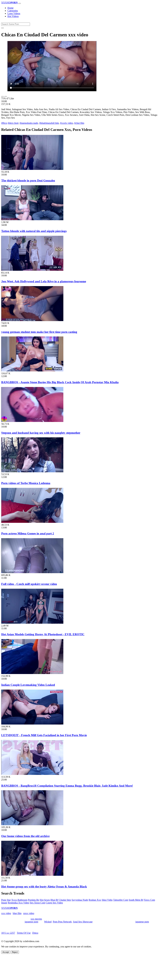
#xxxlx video (66, 123)
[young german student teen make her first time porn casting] (32, 320)
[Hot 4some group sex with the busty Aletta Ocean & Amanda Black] (32, 875)
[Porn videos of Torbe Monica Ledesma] (32, 471)
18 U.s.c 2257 (8, 933)
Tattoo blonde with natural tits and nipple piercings (34, 231)
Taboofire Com (120, 900)
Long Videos (13, 13)
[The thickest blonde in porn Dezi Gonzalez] (32, 169)
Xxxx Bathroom (19, 900)
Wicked (48, 921)
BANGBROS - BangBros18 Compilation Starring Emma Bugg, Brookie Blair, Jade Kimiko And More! (67, 785)
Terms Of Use (24, 933)
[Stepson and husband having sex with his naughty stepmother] (32, 421)
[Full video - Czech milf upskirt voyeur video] (32, 572)
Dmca (35, 933)
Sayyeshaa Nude (80, 900)
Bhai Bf (54, 900)
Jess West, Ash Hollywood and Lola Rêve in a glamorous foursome (43, 281)
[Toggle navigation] (19, 3)
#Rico (4, 123)
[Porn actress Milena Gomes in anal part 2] (32, 522)
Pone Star (6, 900)
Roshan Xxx (95, 900)
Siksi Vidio (107, 900)
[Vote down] (5, 96)
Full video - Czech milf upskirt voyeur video (29, 584)
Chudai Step (65, 900)
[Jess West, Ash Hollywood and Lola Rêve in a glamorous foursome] (32, 270)
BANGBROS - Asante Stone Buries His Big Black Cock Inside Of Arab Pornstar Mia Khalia (60, 382)
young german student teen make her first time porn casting (39, 332)
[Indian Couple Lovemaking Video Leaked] (32, 673)
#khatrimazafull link (49, 123)
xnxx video (28, 913)
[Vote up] (2, 96)
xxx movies (36, 919)
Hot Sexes (45, 900)
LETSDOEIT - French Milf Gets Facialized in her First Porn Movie (44, 735)
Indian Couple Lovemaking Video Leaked (28, 684)
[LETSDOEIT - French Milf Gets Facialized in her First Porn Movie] (32, 723)
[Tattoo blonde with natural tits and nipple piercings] (32, 219)
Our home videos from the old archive (25, 836)
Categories (12, 10)
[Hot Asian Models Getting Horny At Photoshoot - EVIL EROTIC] (32, 622)
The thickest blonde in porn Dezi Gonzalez (28, 180)
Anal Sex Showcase (83, 921)
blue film (17, 913)
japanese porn (31, 921)
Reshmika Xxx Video (18, 902)
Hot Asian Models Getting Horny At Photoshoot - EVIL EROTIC (42, 634)
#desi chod (13, 123)
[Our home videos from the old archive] (32, 824)
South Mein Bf (136, 900)
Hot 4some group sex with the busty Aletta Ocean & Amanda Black (44, 886)
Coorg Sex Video (54, 902)
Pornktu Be (33, 900)
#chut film (79, 123)
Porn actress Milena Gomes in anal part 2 (27, 533)
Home (10, 8)
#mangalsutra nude (29, 123)
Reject (15, 952)
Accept (5, 952)
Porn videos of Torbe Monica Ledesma (25, 483)
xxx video (6, 913)
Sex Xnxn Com (37, 902)
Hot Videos (13, 16)
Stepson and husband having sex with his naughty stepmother (40, 432)
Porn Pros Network (62, 921)
